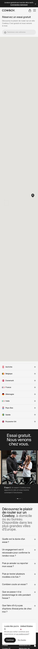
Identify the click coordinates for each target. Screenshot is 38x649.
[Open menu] (34, 10)
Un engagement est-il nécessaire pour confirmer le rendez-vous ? (16, 552)
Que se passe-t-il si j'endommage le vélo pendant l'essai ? (16, 594)
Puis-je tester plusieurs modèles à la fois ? (13, 575)
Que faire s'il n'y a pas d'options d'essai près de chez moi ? (17, 608)
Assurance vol (24, 645)
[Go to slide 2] (19, 498)
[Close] (35, 3)
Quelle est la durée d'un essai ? (13, 540)
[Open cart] (30, 10)
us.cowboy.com (22, 634)
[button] (33, 195)
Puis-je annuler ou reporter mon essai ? (15, 565)
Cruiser (5, 645)
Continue (10, 640)
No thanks (22, 640)
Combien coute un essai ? (14, 584)
